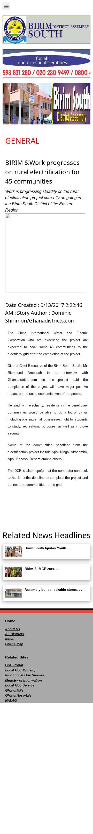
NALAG (11, 701)
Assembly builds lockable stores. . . (53, 590)
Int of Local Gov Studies (24, 675)
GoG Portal (14, 665)
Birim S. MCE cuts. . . (42, 569)
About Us (12, 629)
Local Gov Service (19, 685)
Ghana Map (14, 644)
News (9, 639)
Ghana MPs (14, 690)
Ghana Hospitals (18, 695)
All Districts (14, 634)
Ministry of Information (23, 680)
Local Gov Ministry (20, 670)
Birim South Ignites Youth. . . (48, 548)
